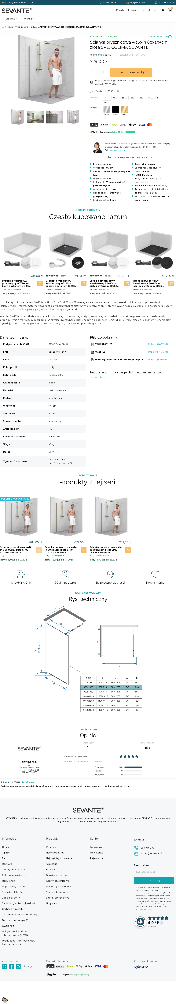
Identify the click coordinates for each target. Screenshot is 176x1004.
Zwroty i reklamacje (13, 869)
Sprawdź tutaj (97, 377)
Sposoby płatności (12, 892)
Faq (4, 858)
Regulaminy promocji (14, 886)
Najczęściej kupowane (59, 858)
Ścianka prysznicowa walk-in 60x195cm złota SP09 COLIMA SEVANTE (16, 550)
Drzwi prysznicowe (57, 875)
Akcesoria (51, 864)
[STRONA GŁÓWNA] (3, 27)
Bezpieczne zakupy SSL (16, 920)
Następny (77, 70)
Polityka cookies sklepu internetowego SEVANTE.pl (18, 933)
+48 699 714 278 (117, 150)
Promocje (51, 847)
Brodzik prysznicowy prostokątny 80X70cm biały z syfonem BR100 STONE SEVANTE (15, 283)
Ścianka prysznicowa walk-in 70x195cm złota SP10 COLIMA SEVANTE (61, 550)
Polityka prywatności (14, 875)
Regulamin (8, 881)
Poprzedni (13, 70)
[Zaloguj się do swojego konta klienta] (163, 10)
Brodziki (51, 869)
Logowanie (96, 847)
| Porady (27, 966)
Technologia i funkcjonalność (19, 903)
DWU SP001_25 (103, 344)
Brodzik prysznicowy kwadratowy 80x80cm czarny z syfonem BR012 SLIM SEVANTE (60, 283)
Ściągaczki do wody (57, 892)
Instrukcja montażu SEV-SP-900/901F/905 (118, 359)
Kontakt (147, 10)
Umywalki (51, 903)
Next (78, 117)
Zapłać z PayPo (11, 897)
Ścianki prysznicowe (57, 897)
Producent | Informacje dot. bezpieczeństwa (18, 942)
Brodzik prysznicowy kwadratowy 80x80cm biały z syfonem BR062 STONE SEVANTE (103, 283)
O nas (5, 847)
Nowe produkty (55, 852)
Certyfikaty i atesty (12, 909)
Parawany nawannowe (59, 886)
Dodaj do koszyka (128, 72)
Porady (120, 10)
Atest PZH (100, 352)
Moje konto (96, 852)
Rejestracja (96, 858)
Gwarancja (8, 926)
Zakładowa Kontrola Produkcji (19, 914)
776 (152, 926)
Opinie (6, 852)
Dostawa (7, 864)
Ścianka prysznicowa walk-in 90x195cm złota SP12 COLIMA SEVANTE (106, 550)
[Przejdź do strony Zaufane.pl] (140, 921)
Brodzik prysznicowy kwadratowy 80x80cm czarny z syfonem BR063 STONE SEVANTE (148, 283)
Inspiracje (133, 10)
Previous (12, 117)
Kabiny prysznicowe (57, 881)
